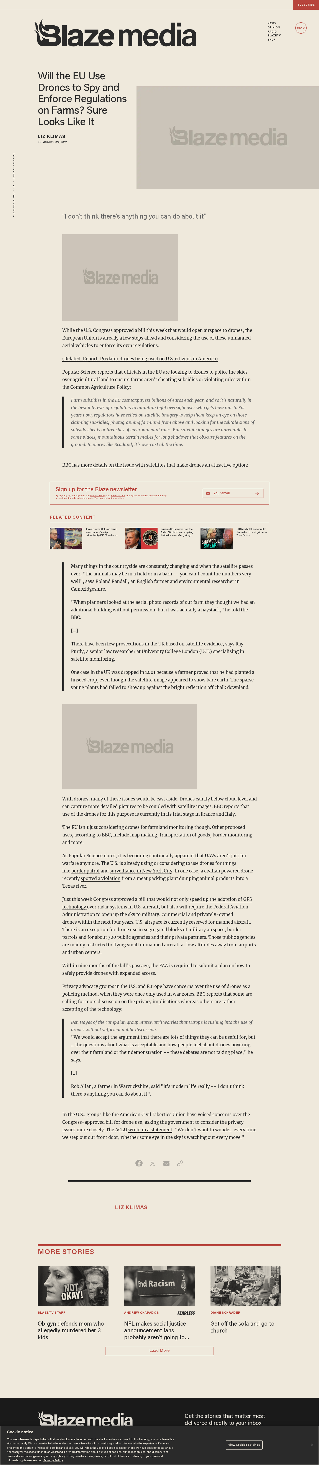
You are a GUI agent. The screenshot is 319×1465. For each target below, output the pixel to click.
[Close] (312, 1444)
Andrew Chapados (141, 1313)
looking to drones (189, 372)
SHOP (272, 40)
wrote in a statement (150, 1129)
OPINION (274, 27)
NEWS (272, 23)
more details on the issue (108, 465)
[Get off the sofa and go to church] (245, 1285)
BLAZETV (274, 35)
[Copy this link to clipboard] (180, 1163)
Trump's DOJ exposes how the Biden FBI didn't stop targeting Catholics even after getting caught (177, 532)
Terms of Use (118, 496)
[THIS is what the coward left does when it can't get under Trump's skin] (217, 538)
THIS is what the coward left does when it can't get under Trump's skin (252, 532)
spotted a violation (100, 878)
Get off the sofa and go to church (242, 1327)
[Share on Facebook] (139, 1163)
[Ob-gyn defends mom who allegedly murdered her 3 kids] (73, 1285)
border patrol (85, 871)
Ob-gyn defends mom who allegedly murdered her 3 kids (71, 1331)
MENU (301, 28)
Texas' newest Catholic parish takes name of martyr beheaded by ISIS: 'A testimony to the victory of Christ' (102, 532)
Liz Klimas (51, 137)
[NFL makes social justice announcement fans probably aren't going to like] (159, 1285)
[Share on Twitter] (152, 1163)
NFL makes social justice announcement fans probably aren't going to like (155, 1331)
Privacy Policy (97, 496)
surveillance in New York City (141, 871)
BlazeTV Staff (51, 1313)
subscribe (306, 4)
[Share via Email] (166, 1163)
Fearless (186, 1313)
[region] (159, 1445)
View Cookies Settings (244, 1445)
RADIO (272, 32)
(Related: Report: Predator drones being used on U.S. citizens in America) (140, 358)
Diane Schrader (225, 1313)
